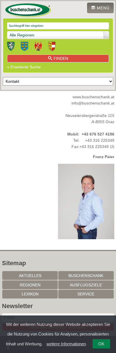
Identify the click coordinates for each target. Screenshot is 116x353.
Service (85, 294)
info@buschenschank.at (93, 103)
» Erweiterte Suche (24, 67)
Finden (60, 58)
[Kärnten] (51, 47)
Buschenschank (85, 275)
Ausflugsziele (86, 285)
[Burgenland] (38, 47)
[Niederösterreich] (24, 47)
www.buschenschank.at (93, 97)
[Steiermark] (11, 47)
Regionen (30, 285)
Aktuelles (30, 275)
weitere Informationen (66, 343)
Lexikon (30, 294)
